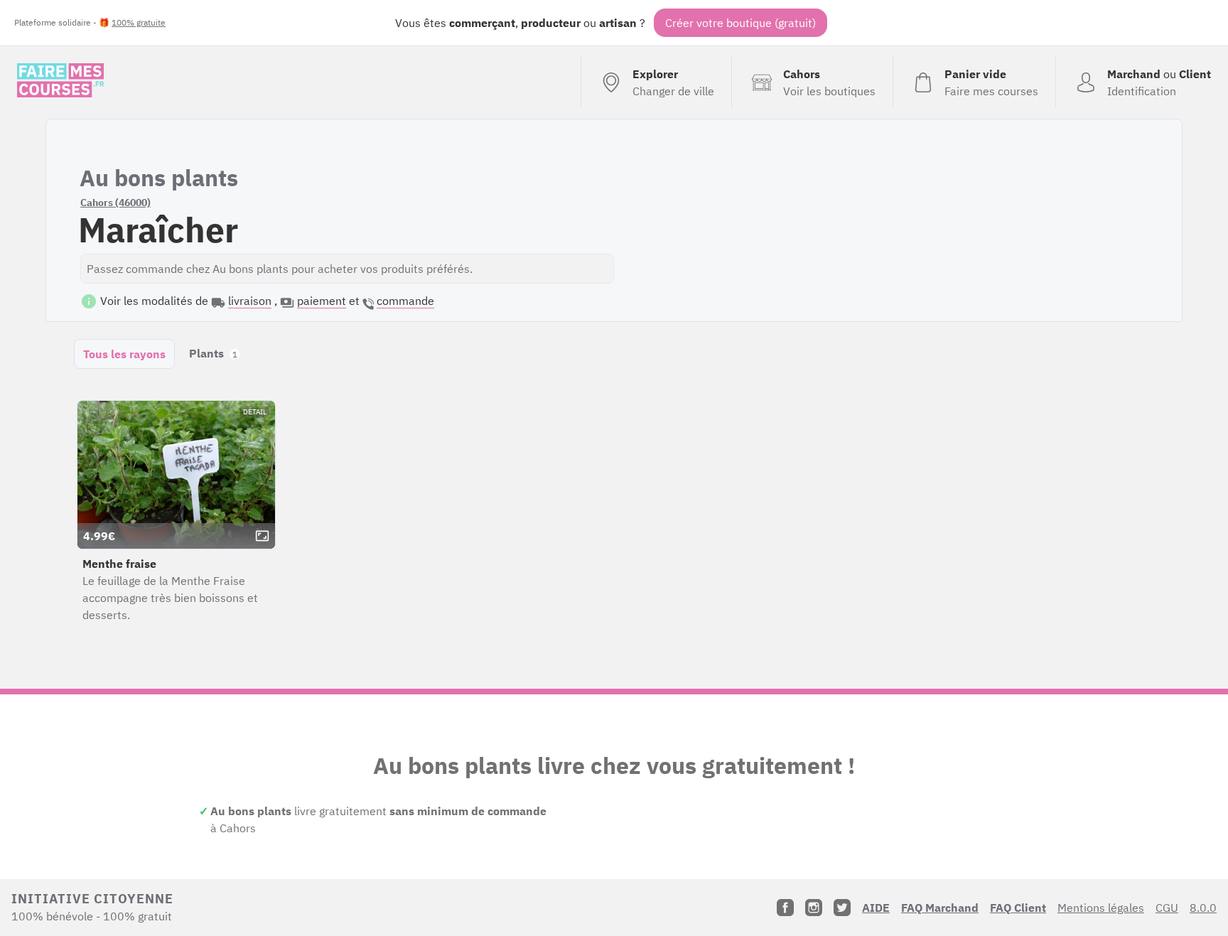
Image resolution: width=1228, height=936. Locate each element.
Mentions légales (1100, 907)
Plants (213, 353)
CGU (1167, 907)
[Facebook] (785, 907)
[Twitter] (842, 907)
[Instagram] (813, 907)
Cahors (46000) (115, 202)
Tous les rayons (124, 354)
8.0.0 (1203, 907)
